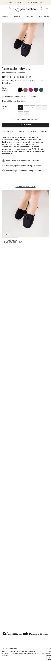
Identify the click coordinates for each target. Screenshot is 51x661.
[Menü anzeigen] (3, 9)
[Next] (47, 2)
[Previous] (3, 2)
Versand (23, 80)
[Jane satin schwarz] (25, 213)
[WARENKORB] (47, 9)
